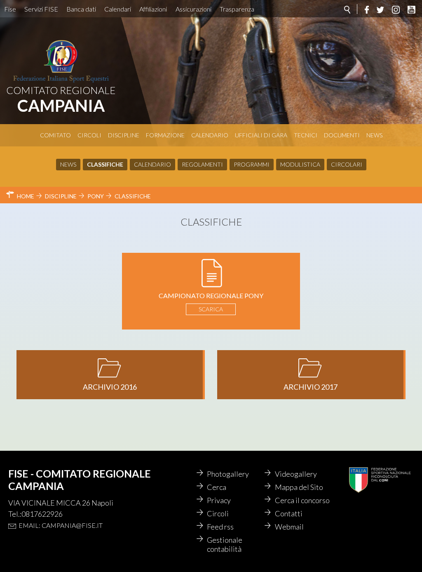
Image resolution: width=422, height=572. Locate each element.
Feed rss (220, 526)
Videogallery (296, 473)
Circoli (89, 135)
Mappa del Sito (299, 487)
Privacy (219, 500)
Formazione (165, 135)
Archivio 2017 (311, 386)
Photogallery (228, 473)
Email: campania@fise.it (61, 525)
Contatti (288, 513)
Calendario (209, 135)
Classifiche (105, 164)
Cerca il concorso (302, 500)
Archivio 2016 (110, 386)
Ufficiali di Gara (261, 135)
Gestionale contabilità (224, 544)
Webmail (289, 526)
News (374, 135)
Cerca (216, 487)
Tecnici (305, 135)
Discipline (123, 135)
